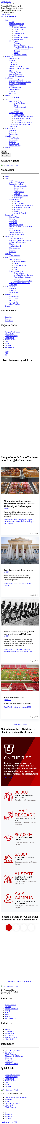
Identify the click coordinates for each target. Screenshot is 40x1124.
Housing (16, 53)
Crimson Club (14, 144)
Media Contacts (10, 1054)
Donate (7, 147)
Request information (20, 27)
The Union (13, 64)
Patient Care (13, 134)
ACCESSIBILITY (11, 1018)
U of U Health (10, 128)
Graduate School (15, 87)
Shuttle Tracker (10, 340)
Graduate (17, 35)
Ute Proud (8, 1058)
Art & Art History (20, 103)
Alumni (7, 1016)
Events (16, 31)
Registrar (17, 51)
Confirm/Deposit (19, 45)
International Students (21, 37)
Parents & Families (11, 1009)
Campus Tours (18, 29)
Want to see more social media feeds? (20, 981)
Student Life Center (16, 66)
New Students (14, 41)
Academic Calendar (20, 55)
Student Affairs (14, 58)
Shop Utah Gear (14, 146)
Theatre (16, 111)
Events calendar (19, 115)
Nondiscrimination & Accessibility (16, 1097)
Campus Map (9, 338)
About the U (9, 334)
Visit (6, 353)
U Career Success (15, 72)
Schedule (12, 142)
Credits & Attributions (12, 1103)
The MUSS (13, 62)
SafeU (11, 70)
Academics (9, 78)
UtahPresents (18, 120)
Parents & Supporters (16, 76)
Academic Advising (16, 80)
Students (8, 1007)
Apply (7, 20)
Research (8, 95)
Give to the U (9, 1052)
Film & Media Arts (20, 107)
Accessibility (9, 347)
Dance (16, 105)
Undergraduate (19, 33)
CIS (6, 341)
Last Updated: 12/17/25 (9, 1122)
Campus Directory (11, 336)
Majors (11, 86)
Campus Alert (5, 14)
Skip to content (6, 2)
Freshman (17, 43)
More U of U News (20, 724)
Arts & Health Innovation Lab (19, 124)
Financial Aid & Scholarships (23, 47)
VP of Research (14, 97)
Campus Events (10, 1060)
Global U (12, 93)
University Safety (11, 1037)
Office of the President (12, 1050)
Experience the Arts (16, 113)
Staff (6, 1012)
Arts (6, 99)
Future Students (10, 1005)
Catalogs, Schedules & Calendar (20, 82)
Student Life (9, 57)
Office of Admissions (16, 24)
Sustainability (9, 1031)
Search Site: (5, 4)
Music (16, 109)
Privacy (7, 1101)
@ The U (8, 345)
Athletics (8, 136)
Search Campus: (6, 8)
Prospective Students (16, 26)
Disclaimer (8, 1099)
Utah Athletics (14, 138)
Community (9, 1062)
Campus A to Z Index (12, 332)
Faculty (7, 1011)
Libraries (12, 91)
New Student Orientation (22, 49)
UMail (7, 343)
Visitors (7, 1014)
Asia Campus (18, 39)
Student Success (14, 89)
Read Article (19, 521)
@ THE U (7, 508)
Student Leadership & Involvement (21, 68)
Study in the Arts (15, 101)
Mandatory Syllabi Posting (14, 1056)
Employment (9, 1033)
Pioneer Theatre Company (22, 118)
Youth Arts (13, 126)
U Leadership (9, 1035)
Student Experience (16, 74)
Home (7, 176)
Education (12, 130)
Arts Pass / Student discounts (23, 117)
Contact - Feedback (11, 1064)
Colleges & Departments (17, 84)
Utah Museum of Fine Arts (23, 122)
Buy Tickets (13, 140)
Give (6, 355)
